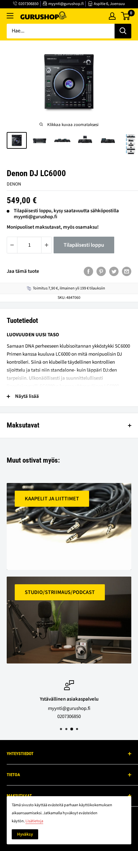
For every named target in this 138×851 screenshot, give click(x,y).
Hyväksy (25, 834)
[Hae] (123, 31)
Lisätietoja (34, 821)
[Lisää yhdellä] (47, 245)
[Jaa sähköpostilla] (126, 271)
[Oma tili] (112, 16)
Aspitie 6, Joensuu (109, 4)
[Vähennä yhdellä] (12, 245)
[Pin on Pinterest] (101, 271)
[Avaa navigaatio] (10, 15)
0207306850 (28, 4)
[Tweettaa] (114, 271)
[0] (126, 16)
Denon (14, 184)
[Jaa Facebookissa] (88, 271)
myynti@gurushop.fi (66, 4)
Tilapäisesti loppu (84, 245)
